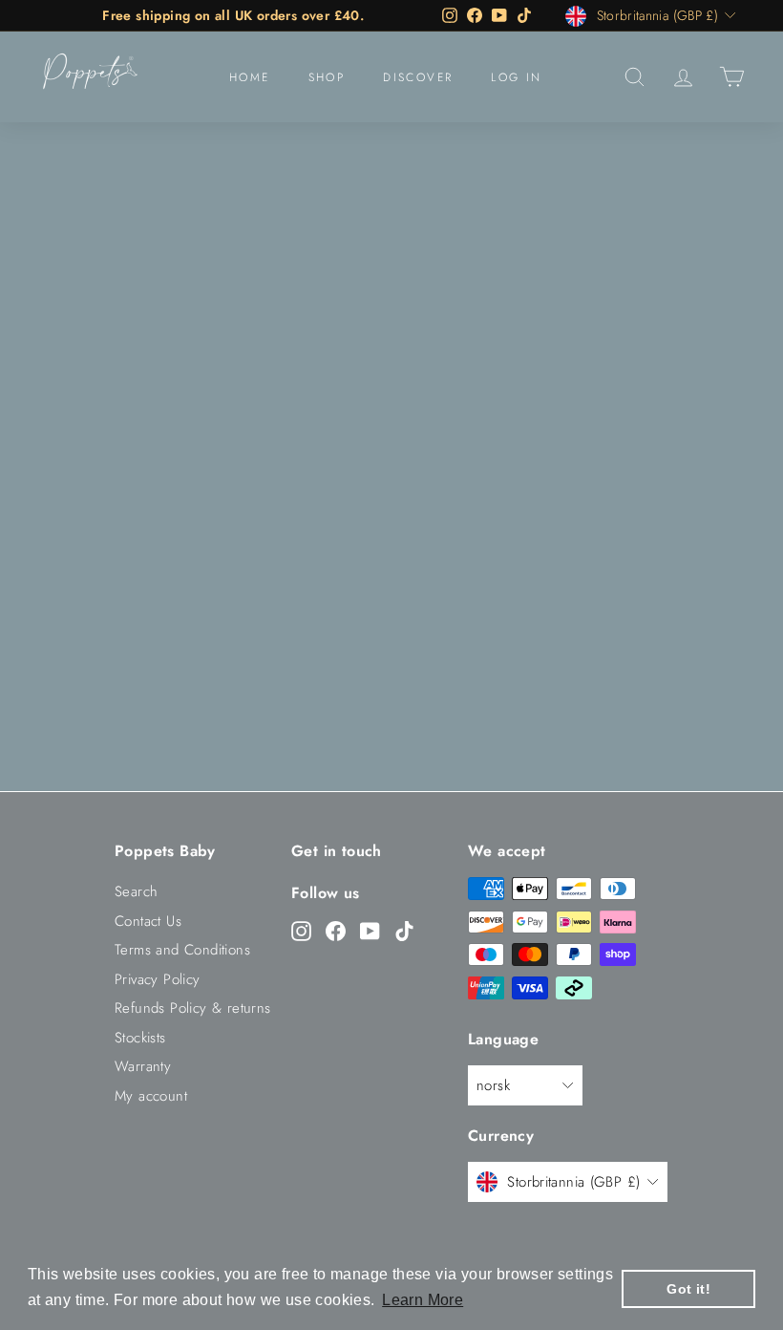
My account (151, 1095)
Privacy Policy (158, 979)
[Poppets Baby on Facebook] (336, 930)
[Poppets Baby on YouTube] (370, 930)
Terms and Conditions (182, 949)
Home (249, 77)
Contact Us (148, 921)
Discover (418, 77)
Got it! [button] (688, 1289)
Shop (327, 77)
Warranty (143, 1066)
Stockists (140, 1037)
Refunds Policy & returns (193, 1008)
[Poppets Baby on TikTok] (404, 930)
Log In (516, 77)
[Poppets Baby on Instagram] (301, 930)
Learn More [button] (422, 1300)
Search (136, 891)
